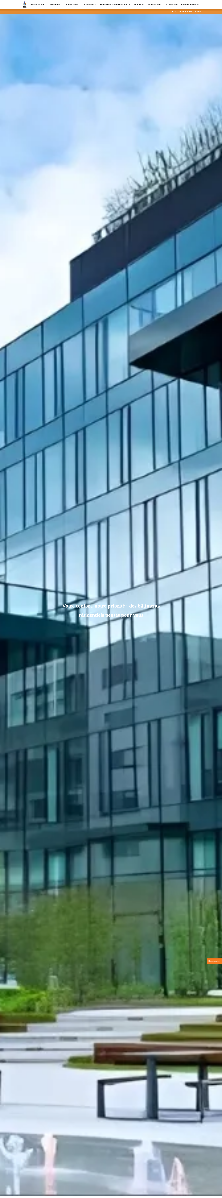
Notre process (185, 11)
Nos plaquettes (214, 961)
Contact (198, 11)
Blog (174, 11)
